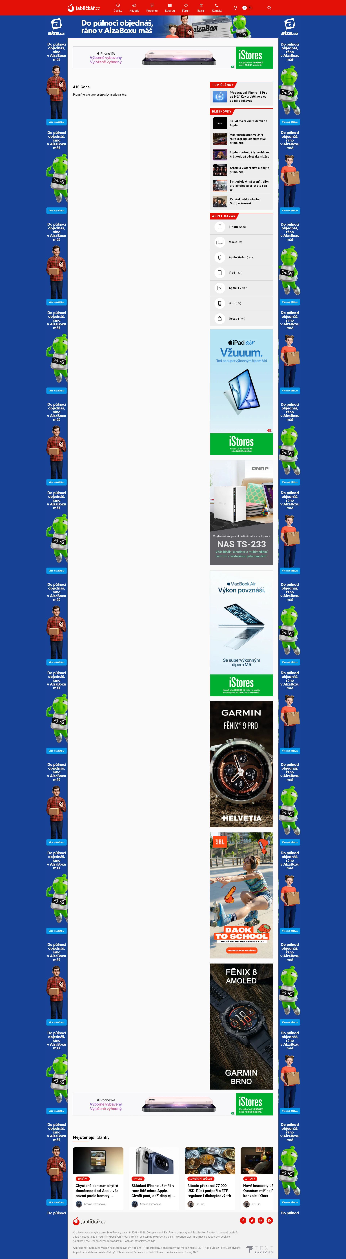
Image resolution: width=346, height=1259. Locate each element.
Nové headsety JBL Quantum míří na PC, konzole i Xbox (260, 1191)
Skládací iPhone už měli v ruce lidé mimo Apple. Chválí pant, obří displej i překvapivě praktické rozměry (153, 1191)
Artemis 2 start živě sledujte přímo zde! (249, 170)
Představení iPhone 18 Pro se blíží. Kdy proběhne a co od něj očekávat (248, 96)
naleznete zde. (88, 1236)
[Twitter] (252, 1220)
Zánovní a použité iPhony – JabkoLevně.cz (158, 1252)
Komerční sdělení (200, 1178)
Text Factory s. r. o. (117, 1232)
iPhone (138, 1178)
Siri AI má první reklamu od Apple (248, 123)
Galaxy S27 (191, 1252)
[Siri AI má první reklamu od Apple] (220, 123)
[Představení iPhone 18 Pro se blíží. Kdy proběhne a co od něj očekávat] (220, 96)
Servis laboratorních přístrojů (98, 1252)
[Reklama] (56, 26)
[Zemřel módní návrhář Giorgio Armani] (220, 201)
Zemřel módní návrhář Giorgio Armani (245, 201)
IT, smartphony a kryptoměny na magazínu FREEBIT (173, 1247)
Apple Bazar (80, 1247)
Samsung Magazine (101, 1247)
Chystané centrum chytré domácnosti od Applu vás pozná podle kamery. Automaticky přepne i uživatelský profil (97, 1191)
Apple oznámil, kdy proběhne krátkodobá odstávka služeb (250, 154)
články (91, 1137)
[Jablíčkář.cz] (84, 8)
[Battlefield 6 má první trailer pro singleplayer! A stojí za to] (220, 185)
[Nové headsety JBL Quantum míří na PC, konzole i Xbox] (266, 1160)
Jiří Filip (199, 1203)
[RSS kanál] (270, 1220)
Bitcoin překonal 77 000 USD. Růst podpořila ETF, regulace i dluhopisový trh (209, 1191)
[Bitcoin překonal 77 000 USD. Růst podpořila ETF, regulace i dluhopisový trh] (210, 1160)
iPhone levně (124, 1252)
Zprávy (83, 1178)
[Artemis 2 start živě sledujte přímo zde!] (220, 170)
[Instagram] (261, 1220)
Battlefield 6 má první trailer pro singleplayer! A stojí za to (249, 185)
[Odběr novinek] (235, 8)
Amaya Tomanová (94, 1203)
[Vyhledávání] (269, 7)
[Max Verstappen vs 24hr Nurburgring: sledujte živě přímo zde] (220, 139)
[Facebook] (243, 1220)
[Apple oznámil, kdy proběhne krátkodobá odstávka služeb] (220, 154)
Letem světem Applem (127, 1247)
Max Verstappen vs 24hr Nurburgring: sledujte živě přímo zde (248, 139)
